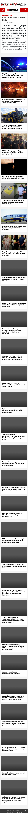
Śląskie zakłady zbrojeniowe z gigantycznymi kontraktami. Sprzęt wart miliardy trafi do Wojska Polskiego (13, 592)
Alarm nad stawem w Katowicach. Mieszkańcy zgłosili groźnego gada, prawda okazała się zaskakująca (13, 723)
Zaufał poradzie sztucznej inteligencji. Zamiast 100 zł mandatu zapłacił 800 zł (14, 385)
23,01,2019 (5, 22)
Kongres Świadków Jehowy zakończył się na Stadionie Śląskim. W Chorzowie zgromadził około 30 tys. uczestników (13, 647)
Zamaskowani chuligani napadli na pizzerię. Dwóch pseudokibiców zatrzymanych (13, 202)
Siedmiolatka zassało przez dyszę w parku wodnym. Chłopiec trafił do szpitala (14, 279)
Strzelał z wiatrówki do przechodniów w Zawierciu (11, 672)
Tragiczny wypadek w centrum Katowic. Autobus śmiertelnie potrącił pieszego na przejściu (12, 126)
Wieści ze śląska (7, 15)
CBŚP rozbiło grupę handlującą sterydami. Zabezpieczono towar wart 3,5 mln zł (13, 152)
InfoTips (11, 22)
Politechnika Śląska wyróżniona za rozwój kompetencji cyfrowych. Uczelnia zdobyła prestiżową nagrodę (13, 799)
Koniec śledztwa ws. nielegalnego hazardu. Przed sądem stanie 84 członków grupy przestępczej (13, 697)
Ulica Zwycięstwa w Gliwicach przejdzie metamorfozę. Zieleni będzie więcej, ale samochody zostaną (12, 358)
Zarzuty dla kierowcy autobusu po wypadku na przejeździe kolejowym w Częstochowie (13, 463)
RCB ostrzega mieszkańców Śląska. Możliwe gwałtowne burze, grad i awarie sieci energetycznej (13, 540)
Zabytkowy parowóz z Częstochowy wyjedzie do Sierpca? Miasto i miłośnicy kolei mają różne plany (14, 437)
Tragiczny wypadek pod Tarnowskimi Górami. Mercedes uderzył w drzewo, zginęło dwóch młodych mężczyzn (13, 620)
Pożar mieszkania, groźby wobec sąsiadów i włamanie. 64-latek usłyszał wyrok (12, 410)
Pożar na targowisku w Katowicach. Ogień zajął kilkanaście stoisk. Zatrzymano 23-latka (13, 101)
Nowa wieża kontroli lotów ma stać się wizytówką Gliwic (13, 773)
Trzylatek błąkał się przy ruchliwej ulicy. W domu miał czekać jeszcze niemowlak (13, 253)
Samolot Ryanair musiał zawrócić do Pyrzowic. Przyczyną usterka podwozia (14, 227)
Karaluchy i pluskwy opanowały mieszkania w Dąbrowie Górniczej (13, 177)
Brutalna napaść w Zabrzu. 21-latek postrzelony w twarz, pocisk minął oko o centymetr (13, 749)
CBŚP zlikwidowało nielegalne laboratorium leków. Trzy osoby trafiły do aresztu (12, 514)
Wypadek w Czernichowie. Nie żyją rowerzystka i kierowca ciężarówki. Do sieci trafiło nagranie (13, 489)
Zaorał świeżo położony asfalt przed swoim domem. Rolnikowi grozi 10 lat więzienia (14, 304)
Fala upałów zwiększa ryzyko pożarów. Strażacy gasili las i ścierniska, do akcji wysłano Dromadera (11, 331)
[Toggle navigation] (3, 9)
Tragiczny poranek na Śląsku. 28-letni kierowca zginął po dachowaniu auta (14, 566)
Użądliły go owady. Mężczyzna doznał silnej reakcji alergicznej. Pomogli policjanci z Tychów (12, 75)
